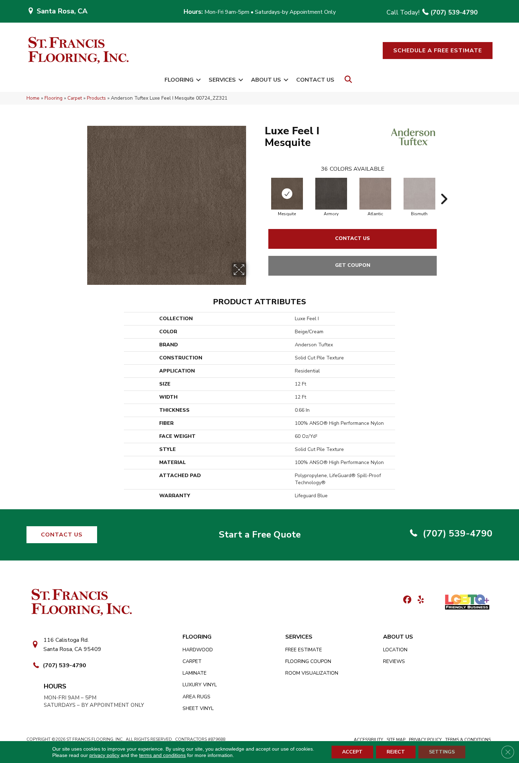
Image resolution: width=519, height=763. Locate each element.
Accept (352, 752)
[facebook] (406, 600)
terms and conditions (162, 755)
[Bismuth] (419, 193)
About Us (266, 80)
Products (96, 98)
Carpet (74, 98)
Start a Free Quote (260, 534)
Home (33, 98)
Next (444, 188)
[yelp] (418, 600)
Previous (261, 188)
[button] (438, 50)
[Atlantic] (375, 193)
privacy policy (104, 755)
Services (222, 80)
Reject (396, 752)
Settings (442, 752)
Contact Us (315, 80)
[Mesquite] (287, 193)
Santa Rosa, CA (62, 11)
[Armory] (331, 193)
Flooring (179, 80)
